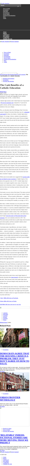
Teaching (5, 318)
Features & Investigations (9, 15)
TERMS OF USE (7, 39)
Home (1, 74)
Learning (5, 315)
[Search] (18, 5)
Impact (5, 33)
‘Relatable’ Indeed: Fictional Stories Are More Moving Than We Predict (14, 439)
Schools (5, 317)
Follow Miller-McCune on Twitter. (8, 301)
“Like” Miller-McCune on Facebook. (9, 298)
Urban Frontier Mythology (10, 398)
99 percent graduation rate (7, 102)
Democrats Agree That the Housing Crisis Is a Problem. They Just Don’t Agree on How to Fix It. (14, 358)
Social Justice (6, 14)
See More (2, 371)
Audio (4, 18)
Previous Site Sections (8, 74)
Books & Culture (7, 428)
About (4, 32)
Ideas (4, 17)
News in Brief (6, 8)
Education (5, 11)
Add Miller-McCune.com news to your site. (10, 304)
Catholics (5, 313)
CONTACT (6, 34)
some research (14, 277)
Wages (4, 320)
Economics (5, 10)
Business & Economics (20, 74)
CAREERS (6, 37)
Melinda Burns (3, 91)
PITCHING (6, 36)
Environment (6, 12)
